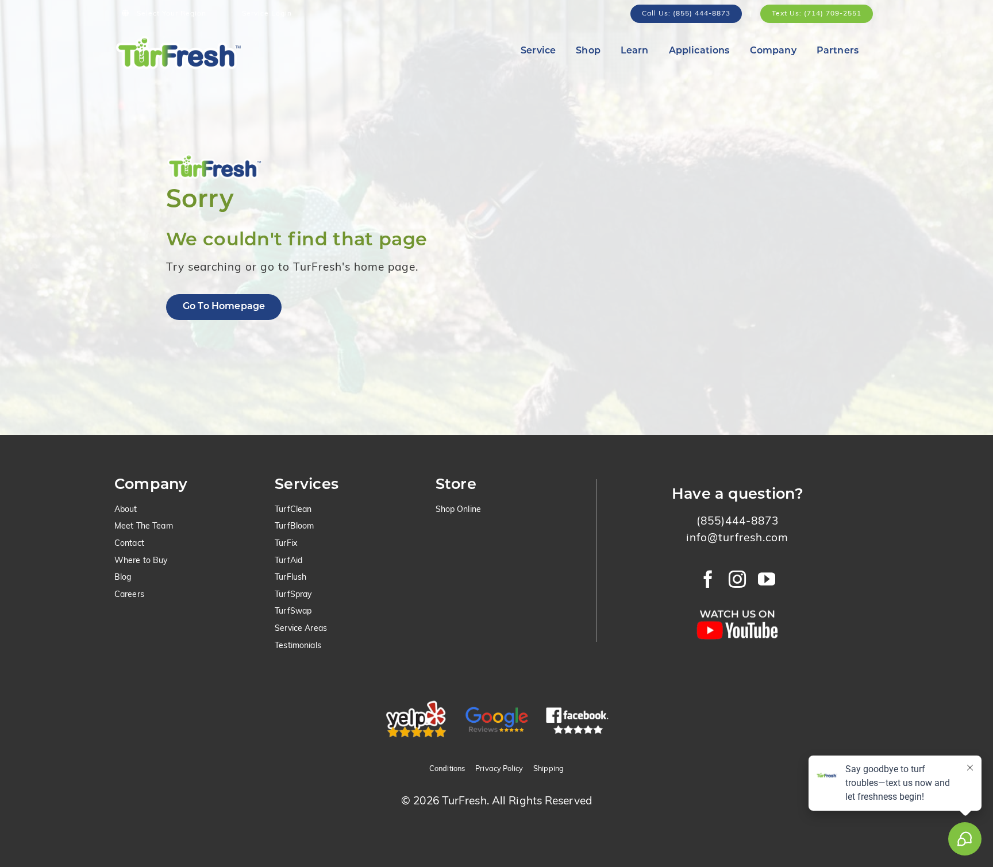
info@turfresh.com (737, 538)
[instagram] (737, 579)
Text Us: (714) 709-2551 (816, 13)
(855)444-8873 (737, 522)
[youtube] (767, 579)
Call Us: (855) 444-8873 (686, 13)
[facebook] (708, 579)
